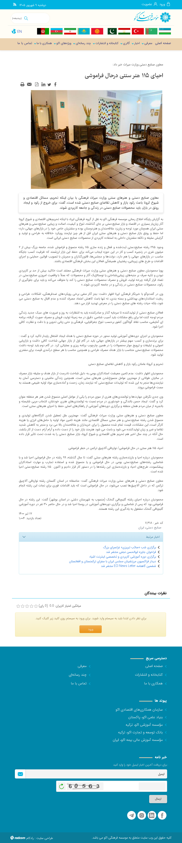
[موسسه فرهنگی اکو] (152, 17)
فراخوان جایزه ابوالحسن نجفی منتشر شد (131, 552)
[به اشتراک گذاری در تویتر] (49, 84)
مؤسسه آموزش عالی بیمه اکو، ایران (138, 740)
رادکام (30, 838)
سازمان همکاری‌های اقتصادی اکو (139, 709)
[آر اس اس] (15, 4)
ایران (141, 527)
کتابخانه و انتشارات (149, 674)
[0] (18, 606)
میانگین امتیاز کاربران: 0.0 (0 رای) (60, 606)
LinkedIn (151, 816)
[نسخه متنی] (22, 84)
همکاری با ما (153, 683)
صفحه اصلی (154, 666)
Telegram (131, 816)
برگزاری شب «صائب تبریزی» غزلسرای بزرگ (129, 547)
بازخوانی (62, 785)
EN (19, 31)
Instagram (141, 816)
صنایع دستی (153, 527)
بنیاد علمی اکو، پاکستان (145, 717)
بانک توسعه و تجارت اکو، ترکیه (140, 732)
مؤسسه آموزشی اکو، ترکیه (144, 725)
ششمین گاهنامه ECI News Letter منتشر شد (128, 566)
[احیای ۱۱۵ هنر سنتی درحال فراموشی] (96, 139)
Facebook (162, 816)
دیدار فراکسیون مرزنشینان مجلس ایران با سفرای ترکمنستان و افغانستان (112, 561)
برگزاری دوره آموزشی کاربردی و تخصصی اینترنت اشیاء (122, 556)
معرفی (82, 666)
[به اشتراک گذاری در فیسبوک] (55, 84)
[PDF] (37, 84)
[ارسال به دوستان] (30, 84)
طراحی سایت (44, 838)
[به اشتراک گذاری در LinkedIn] (43, 84)
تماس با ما (79, 683)
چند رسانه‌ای (78, 674)
